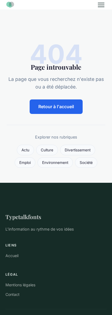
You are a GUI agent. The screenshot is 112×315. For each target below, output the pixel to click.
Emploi (25, 162)
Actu (25, 150)
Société (86, 162)
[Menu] (101, 5)
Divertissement (78, 150)
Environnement (55, 162)
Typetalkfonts (23, 216)
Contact (12, 294)
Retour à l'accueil (56, 106)
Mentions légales (20, 284)
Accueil (11, 255)
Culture (47, 150)
